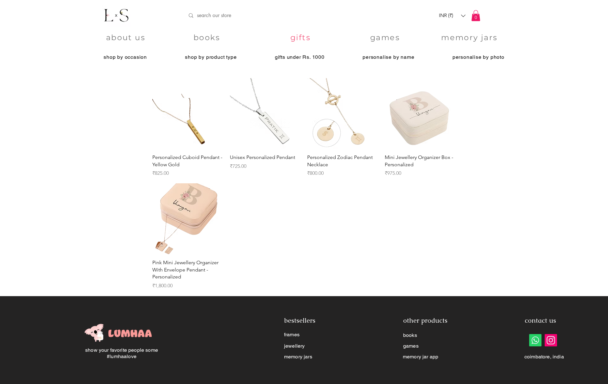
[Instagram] (551, 340)
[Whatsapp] (535, 340)
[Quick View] (188, 113)
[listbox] (452, 16)
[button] (452, 16)
